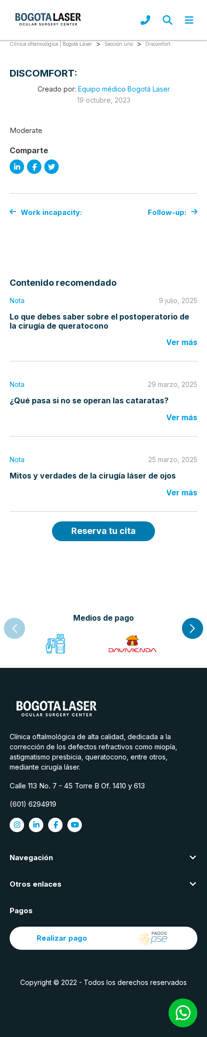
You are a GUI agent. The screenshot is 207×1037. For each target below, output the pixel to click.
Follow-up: (167, 212)
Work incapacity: (51, 212)
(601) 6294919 (33, 804)
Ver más (181, 342)
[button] (192, 628)
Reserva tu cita (103, 531)
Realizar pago (62, 938)
